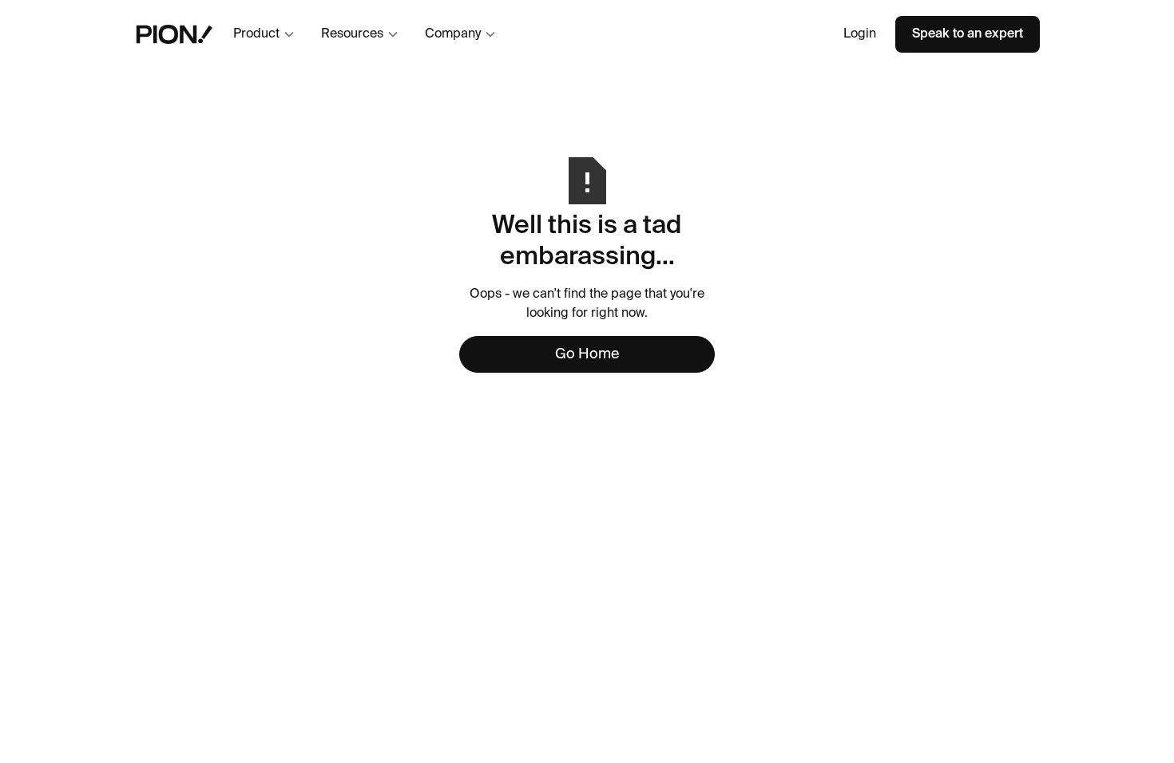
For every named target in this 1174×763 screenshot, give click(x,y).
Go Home (587, 354)
